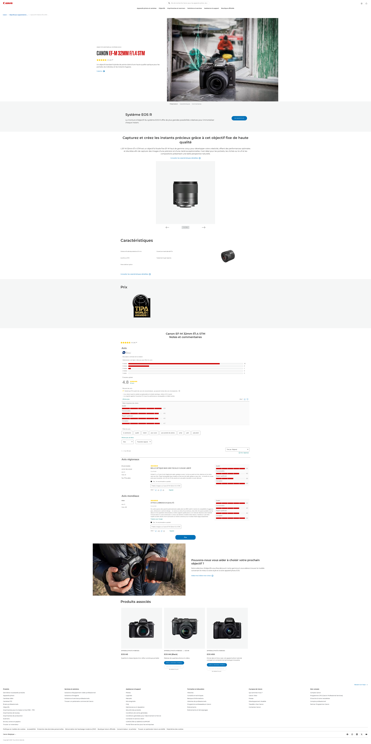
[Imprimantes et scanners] (186, 8)
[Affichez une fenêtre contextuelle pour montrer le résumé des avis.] (113, 60)
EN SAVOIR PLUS (239, 118)
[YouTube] (366, 734)
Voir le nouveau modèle (174, 662)
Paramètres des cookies (175, 729)
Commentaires (196, 104)
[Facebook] (347, 734)
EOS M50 (211, 654)
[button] (167, 227)
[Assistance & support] (219, 8)
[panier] (366, 3)
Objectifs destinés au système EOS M (109, 47)
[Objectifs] (166, 8)
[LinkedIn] (357, 734)
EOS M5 (124, 654)
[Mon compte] (361, 3)
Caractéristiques (185, 104)
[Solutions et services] (202, 8)
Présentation (174, 104)
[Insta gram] (352, 734)
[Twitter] (361, 734)
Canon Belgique (9, 734)
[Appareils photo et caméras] (157, 8)
